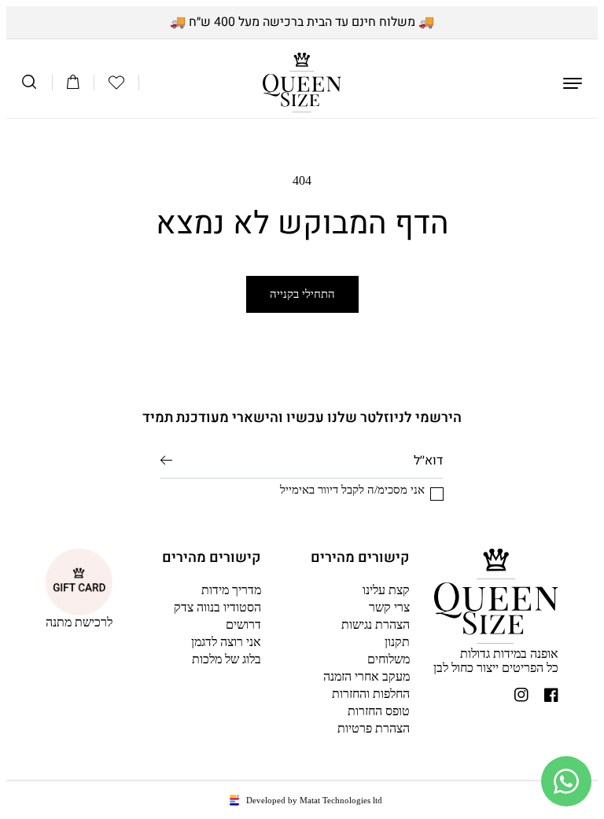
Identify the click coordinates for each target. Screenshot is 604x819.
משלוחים (388, 659)
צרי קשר (389, 607)
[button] (116, 82)
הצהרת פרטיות (373, 728)
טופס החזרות (379, 711)
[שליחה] (166, 460)
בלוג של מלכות (226, 659)
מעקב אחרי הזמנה (366, 676)
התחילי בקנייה (302, 294)
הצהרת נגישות (375, 624)
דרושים (243, 624)
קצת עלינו (386, 590)
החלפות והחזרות (371, 693)
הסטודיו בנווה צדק (217, 607)
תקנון (397, 641)
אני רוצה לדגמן (226, 641)
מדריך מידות (231, 590)
